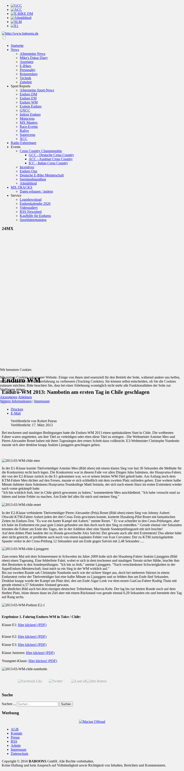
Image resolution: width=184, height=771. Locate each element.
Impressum (42, 401)
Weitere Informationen (16, 401)
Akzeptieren (8, 397)
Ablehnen (25, 397)
